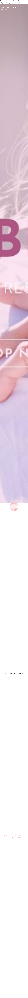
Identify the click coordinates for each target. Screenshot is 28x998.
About (8, 7)
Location (15, 7)
